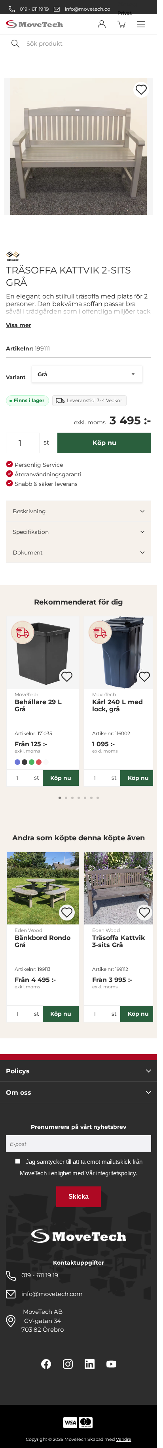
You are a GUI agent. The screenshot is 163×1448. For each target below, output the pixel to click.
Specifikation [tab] (31, 531)
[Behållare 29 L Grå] (43, 652)
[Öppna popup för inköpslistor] (141, 90)
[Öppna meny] (141, 24)
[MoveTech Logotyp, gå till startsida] (34, 24)
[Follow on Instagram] (68, 1364)
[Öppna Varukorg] (121, 24)
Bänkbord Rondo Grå (42, 941)
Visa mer (18, 325)
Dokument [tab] (28, 552)
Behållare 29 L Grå (38, 706)
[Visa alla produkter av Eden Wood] (12, 257)
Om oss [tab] (18, 1092)
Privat (125, 13)
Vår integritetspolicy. (111, 1173)
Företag (127, 4)
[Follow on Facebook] (46, 1364)
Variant (16, 377)
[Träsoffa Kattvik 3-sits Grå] (120, 888)
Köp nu (104, 443)
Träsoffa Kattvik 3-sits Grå (118, 941)
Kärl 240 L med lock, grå (117, 706)
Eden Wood (28, 930)
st (46, 442)
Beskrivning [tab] (29, 511)
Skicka (78, 1196)
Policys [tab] (18, 1071)
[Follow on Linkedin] (89, 1364)
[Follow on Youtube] (111, 1364)
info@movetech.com (90, 9)
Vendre (123, 1439)
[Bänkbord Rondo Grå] (43, 888)
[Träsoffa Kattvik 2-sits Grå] (78, 146)
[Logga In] (102, 24)
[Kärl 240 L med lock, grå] (120, 652)
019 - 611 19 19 (34, 9)
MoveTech (26, 694)
